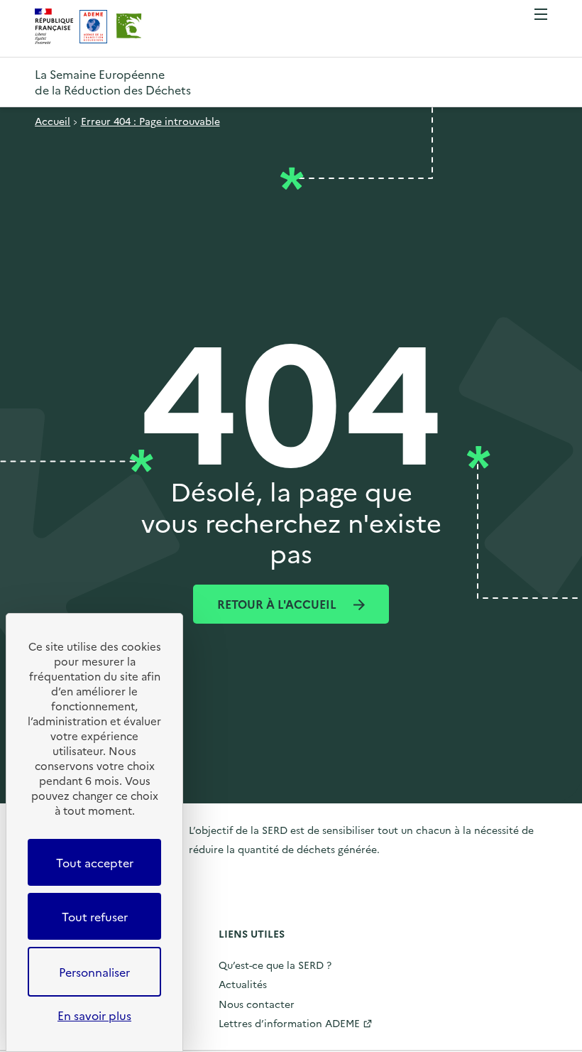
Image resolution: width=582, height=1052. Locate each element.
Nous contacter (257, 1004)
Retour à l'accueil (278, 604)
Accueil (52, 121)
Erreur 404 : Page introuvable (150, 121)
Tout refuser (95, 916)
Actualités (243, 984)
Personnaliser (94, 972)
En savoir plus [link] (94, 1015)
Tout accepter (94, 862)
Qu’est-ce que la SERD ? (275, 965)
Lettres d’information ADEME (289, 1023)
